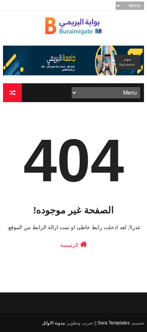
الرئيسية (70, 245)
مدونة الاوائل (53, 323)
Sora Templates (114, 323)
